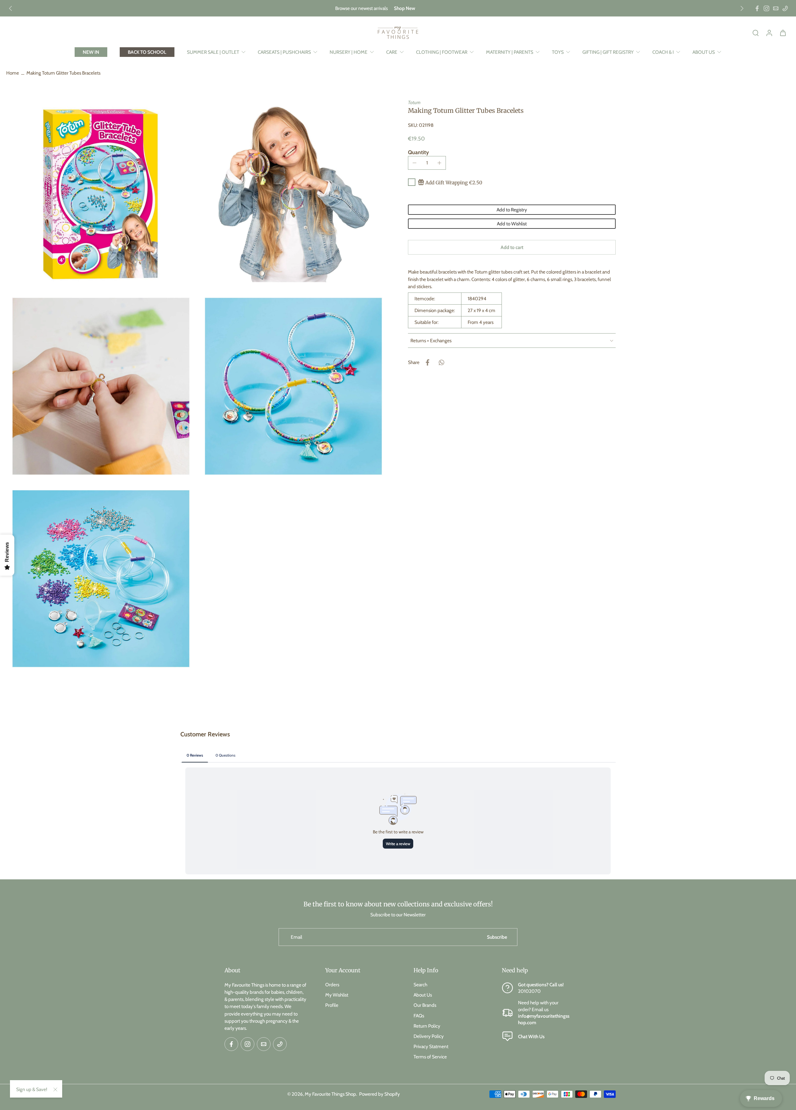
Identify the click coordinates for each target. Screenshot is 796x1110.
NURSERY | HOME (349, 52)
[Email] (775, 8)
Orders (332, 985)
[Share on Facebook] (427, 362)
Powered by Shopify (379, 1094)
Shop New (404, 8)
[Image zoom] (101, 193)
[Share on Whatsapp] (441, 362)
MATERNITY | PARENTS (509, 52)
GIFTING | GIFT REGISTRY (608, 52)
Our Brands (425, 1005)
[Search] (755, 32)
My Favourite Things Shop (330, 1094)
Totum (414, 102)
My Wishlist (336, 995)
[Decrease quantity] (414, 163)
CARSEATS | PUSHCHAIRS (284, 52)
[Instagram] (766, 8)
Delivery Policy (429, 1036)
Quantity (418, 152)
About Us (423, 995)
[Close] (55, 1089)
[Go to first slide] (741, 8)
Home (12, 73)
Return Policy (427, 1026)
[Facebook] (757, 8)
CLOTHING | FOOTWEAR (441, 52)
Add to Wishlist (512, 224)
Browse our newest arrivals (361, 8)
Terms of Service (430, 1057)
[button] (512, 247)
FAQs (419, 1015)
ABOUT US (703, 52)
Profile (331, 1005)
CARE (391, 52)
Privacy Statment (431, 1046)
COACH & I (663, 52)
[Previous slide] (10, 8)
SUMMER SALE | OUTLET (213, 52)
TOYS (558, 52)
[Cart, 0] (783, 32)
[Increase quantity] (439, 163)
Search (420, 985)
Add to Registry (512, 210)
